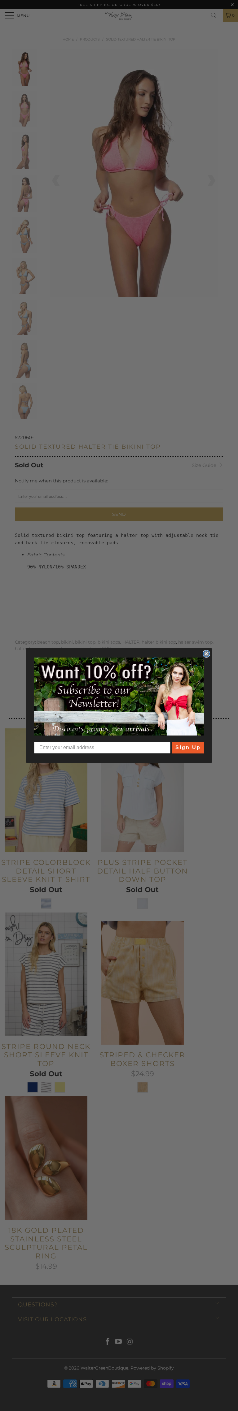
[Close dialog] (206, 654)
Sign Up (188, 747)
